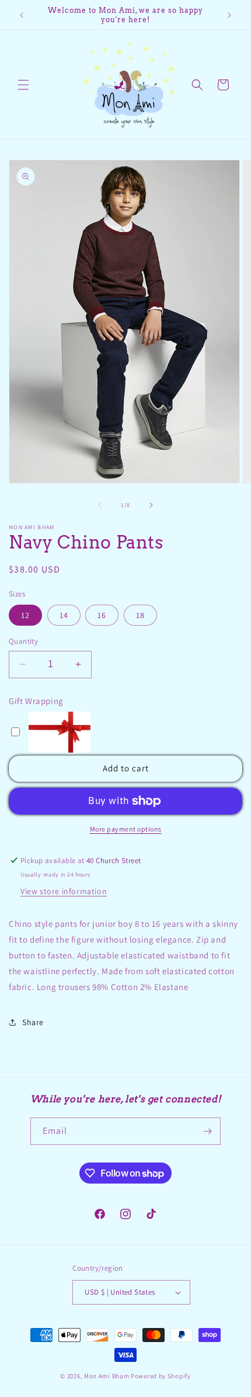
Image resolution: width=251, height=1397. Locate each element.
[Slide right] (151, 505)
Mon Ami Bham (107, 1376)
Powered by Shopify (161, 1376)
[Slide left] (100, 505)
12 (25, 615)
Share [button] (33, 1022)
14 (64, 615)
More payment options (126, 829)
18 (140, 615)
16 (101, 615)
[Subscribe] (207, 1131)
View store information (63, 891)
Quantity (23, 641)
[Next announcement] (229, 15)
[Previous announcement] (21, 15)
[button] (23, 85)
